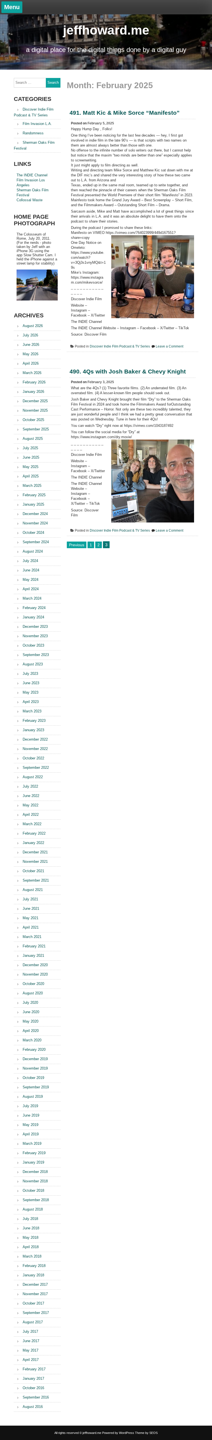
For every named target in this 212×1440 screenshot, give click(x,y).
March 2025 (32, 486)
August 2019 (33, 1096)
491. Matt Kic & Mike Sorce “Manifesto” (125, 112)
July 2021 (30, 899)
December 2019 (35, 1059)
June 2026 (31, 345)
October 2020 (33, 984)
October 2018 (33, 1190)
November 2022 (35, 749)
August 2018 (33, 1209)
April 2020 (31, 1031)
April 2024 (31, 589)
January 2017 (33, 1378)
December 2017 (35, 1284)
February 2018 (34, 1266)
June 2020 (31, 1012)
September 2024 (36, 542)
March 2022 (32, 824)
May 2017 (30, 1350)
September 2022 (36, 767)
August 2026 (33, 326)
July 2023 (30, 673)
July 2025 (30, 448)
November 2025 (35, 410)
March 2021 (32, 937)
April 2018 (31, 1247)
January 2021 (33, 955)
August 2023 (33, 664)
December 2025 (35, 401)
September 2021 (36, 880)
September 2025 (36, 429)
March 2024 (32, 598)
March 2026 (32, 373)
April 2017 (31, 1360)
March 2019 (32, 1143)
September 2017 (36, 1313)
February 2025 (34, 495)
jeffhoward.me (106, 30)
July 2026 (30, 335)
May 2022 (30, 805)
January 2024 (33, 617)
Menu (12, 7)
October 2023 (33, 645)
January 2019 (33, 1162)
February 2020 (34, 1049)
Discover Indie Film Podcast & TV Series (120, 346)
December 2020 (35, 965)
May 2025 (30, 467)
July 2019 (30, 1106)
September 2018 (36, 1200)
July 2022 (30, 786)
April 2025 (31, 476)
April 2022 (31, 814)
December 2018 (35, 1172)
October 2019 (33, 1078)
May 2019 (30, 1125)
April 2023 (31, 702)
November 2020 (35, 974)
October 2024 (33, 532)
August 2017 (33, 1322)
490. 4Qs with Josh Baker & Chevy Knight (128, 371)
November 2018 (35, 1181)
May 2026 (30, 354)
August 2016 (33, 1407)
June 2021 (31, 908)
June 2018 (31, 1228)
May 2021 (30, 918)
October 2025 (33, 420)
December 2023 (35, 626)
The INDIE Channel (32, 175)
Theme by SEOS (146, 1432)
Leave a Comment (169, 346)
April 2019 (31, 1134)
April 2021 (31, 927)
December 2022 (35, 739)
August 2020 (33, 993)
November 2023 (35, 636)
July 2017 (30, 1331)
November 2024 (35, 523)
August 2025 (33, 439)
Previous (76, 545)
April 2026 (31, 363)
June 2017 (31, 1341)
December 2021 (35, 852)
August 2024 (33, 551)
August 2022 (33, 777)
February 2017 (34, 1369)
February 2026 (34, 382)
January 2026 (33, 392)
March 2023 (32, 711)
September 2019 (36, 1087)
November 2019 (35, 1068)
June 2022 (31, 796)
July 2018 (30, 1219)
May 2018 (30, 1237)
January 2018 (33, 1275)
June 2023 (31, 683)
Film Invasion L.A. (37, 124)
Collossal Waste (30, 200)
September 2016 (36, 1397)
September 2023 (36, 655)
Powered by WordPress (118, 1432)
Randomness (33, 133)
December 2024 (35, 514)
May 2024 (30, 579)
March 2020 (32, 1040)
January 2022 (33, 843)
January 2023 (33, 730)
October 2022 (33, 758)
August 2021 (33, 890)
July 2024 (30, 561)
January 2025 (33, 504)
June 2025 (31, 457)
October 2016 (33, 1388)
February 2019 (34, 1153)
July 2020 (30, 1002)
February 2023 (34, 720)
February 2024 (34, 608)
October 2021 (33, 871)
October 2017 (33, 1303)
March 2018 (32, 1256)
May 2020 (30, 1021)
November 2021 (35, 861)
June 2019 (31, 1115)
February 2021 (34, 946)
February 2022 (34, 833)
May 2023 (30, 692)
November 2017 (35, 1294)
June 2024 (31, 570)
